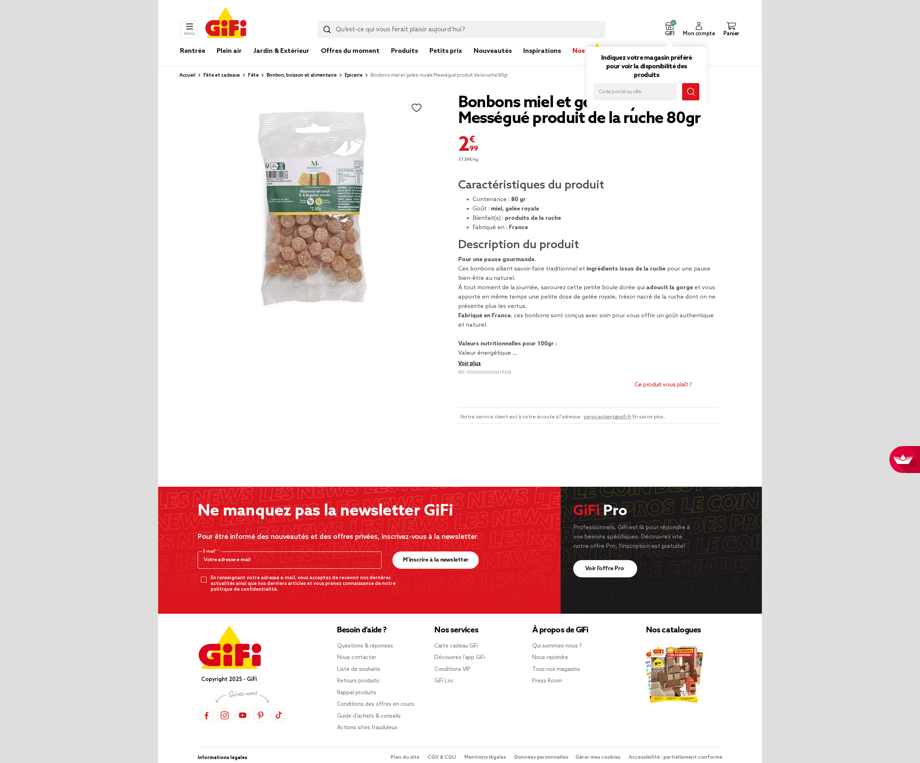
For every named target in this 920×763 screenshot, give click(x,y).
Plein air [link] (229, 51)
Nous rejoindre (550, 657)
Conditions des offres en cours (375, 704)
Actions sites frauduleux (367, 728)
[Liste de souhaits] (416, 108)
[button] (669, 29)
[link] (404, 62)
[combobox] (461, 29)
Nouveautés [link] (493, 51)
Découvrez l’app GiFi (459, 657)
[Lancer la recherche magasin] (690, 91)
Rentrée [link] (192, 51)
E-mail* (210, 551)
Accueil (187, 75)
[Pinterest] (260, 714)
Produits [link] (404, 51)
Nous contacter (356, 657)
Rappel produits (356, 693)
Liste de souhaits (358, 669)
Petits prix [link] (445, 51)
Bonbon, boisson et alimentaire (302, 75)
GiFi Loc (444, 681)
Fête (253, 75)
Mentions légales (485, 757)
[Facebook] (206, 714)
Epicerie (353, 75)
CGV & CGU (442, 757)
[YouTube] (242, 714)
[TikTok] (278, 714)
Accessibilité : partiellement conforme (675, 757)
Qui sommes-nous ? (557, 646)
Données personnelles (541, 757)
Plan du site (405, 757)
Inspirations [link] (542, 51)
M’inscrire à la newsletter (436, 560)
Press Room (547, 681)
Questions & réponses (365, 646)
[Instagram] (224, 714)
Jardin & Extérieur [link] (281, 51)
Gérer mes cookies (598, 757)
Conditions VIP (452, 669)
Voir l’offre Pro (605, 568)
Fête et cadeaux (221, 75)
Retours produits (358, 681)
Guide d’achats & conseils (369, 716)
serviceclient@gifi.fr (607, 417)
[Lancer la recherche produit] (327, 29)
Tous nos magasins (556, 669)
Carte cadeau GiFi (456, 646)
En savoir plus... (649, 417)
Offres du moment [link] (350, 51)
